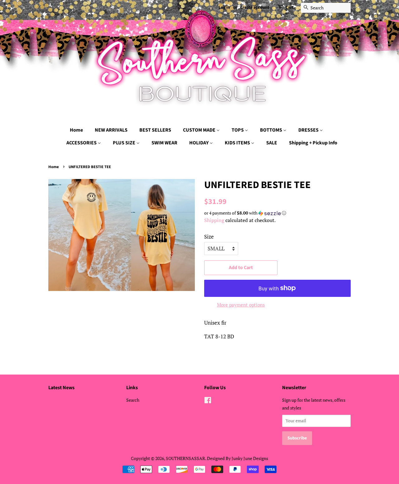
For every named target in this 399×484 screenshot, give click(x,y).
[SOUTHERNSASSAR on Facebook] (207, 401)
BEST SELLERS (155, 130)
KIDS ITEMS (238, 142)
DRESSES (309, 130)
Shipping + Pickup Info (313, 142)
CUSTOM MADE (199, 130)
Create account (254, 7)
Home (76, 130)
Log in (224, 7)
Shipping (214, 220)
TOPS (238, 130)
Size (209, 236)
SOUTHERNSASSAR (185, 458)
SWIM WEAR (164, 142)
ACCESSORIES (82, 142)
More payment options (241, 305)
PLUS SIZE (124, 142)
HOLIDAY (199, 142)
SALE (271, 142)
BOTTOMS (271, 130)
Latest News (61, 387)
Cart (290, 7)
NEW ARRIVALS (111, 130)
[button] (277, 213)
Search (132, 400)
